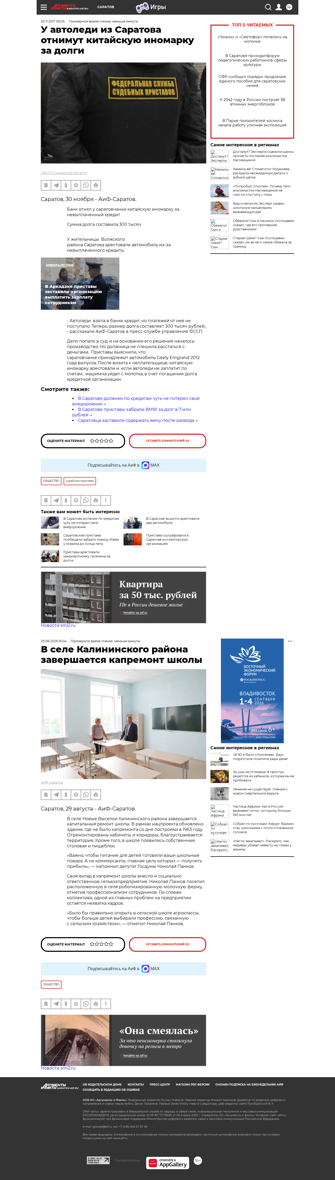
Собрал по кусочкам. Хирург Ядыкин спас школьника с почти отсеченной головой (263, 828)
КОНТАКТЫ (136, 1084)
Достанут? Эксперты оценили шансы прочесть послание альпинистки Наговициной (263, 156)
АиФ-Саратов (52, 782)
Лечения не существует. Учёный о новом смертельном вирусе (260, 791)
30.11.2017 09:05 (53, 21)
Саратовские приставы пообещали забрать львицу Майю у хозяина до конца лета (91, 539)
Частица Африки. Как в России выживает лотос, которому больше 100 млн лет (262, 810)
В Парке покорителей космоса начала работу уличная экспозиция (252, 123)
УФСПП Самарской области (64, 173)
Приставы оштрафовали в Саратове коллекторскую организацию (167, 539)
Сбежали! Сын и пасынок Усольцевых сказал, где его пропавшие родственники (263, 225)
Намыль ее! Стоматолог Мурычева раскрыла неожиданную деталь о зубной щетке (261, 173)
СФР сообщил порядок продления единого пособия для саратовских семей (252, 81)
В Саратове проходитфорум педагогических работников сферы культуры (252, 60)
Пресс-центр (160, 1084)
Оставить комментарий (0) (167, 441)
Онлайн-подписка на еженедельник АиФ (249, 1084)
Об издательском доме (102, 1084)
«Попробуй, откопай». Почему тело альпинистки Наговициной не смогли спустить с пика (262, 190)
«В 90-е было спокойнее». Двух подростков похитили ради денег (260, 757)
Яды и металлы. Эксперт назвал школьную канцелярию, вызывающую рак (258, 208)
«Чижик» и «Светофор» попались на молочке (252, 39)
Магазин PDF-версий (192, 1084)
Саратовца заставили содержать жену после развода (136, 420)
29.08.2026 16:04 (53, 641)
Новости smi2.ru (58, 625)
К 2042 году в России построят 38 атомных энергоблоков (252, 102)
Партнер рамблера (127, 1160)
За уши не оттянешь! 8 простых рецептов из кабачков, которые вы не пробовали (263, 776)
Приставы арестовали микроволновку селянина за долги (86, 556)
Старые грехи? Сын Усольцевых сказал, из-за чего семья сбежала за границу (262, 242)
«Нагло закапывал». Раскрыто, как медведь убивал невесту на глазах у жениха (262, 845)
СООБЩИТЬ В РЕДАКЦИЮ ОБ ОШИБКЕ (111, 1090)
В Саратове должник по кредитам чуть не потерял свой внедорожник (91, 523)
